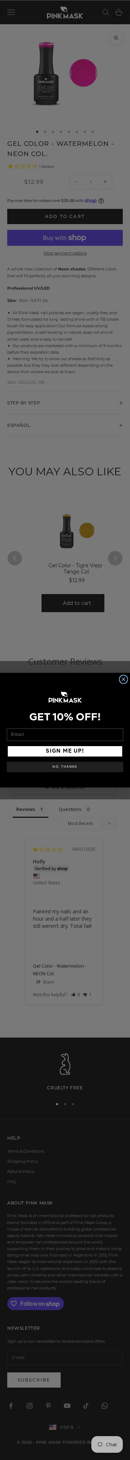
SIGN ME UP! (65, 751)
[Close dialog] (123, 679)
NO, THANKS (64, 767)
